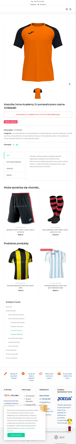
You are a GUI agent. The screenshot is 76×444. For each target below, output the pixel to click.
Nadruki (9, 175)
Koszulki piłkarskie (19, 133)
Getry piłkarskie (13, 346)
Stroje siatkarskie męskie (31, 138)
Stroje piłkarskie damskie (16, 314)
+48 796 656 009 (39, 1)
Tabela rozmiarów (11, 122)
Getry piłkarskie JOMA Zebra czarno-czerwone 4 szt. (55, 231)
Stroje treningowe (11, 358)
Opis (8, 155)
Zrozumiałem (16, 435)
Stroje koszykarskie (12, 354)
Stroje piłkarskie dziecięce (31, 136)
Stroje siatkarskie (62, 136)
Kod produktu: (8, 130)
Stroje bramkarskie (14, 342)
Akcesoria (9, 307)
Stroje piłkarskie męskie (48, 136)
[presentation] (5, 273)
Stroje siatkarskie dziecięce (13, 138)
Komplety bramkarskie (18, 322)
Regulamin (33, 4)
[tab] (15, 155)
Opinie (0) (9, 168)
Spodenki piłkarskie (17, 334)
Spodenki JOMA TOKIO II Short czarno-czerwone (20, 231)
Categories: (8, 133)
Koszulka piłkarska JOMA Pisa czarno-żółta (20, 287)
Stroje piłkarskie (16, 136)
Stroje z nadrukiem (29, 400)
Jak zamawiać (30, 396)
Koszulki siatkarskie (45, 133)
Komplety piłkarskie (17, 326)
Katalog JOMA (30, 405)
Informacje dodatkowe (13, 162)
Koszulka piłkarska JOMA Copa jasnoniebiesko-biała (55, 287)
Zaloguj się (43, 4)
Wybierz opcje (20, 211)
